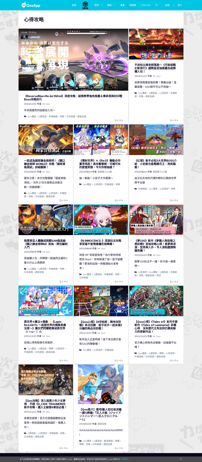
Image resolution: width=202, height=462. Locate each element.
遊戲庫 (133, 5)
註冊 (167, 5)
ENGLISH (145, 5)
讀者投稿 (81, 116)
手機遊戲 (53, 116)
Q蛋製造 (42, 116)
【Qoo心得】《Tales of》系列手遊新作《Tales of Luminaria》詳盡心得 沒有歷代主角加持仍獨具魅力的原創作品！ (156, 326)
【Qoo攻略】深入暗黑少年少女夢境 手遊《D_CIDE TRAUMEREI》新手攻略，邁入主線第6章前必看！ (45, 404)
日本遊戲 (70, 116)
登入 (180, 5)
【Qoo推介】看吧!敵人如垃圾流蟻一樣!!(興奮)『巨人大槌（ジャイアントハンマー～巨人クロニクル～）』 (100, 414)
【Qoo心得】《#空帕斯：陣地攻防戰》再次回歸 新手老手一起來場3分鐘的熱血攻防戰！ (100, 325)
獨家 (109, 5)
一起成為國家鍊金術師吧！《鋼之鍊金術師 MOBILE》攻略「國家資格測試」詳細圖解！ (44, 164)
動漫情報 (108, 440)
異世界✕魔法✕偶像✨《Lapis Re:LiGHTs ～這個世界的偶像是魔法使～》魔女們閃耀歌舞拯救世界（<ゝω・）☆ (45, 326)
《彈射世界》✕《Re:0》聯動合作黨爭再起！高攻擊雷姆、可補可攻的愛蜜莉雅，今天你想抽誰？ (100, 164)
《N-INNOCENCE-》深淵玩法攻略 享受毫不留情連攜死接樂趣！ (101, 242)
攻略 (62, 116)
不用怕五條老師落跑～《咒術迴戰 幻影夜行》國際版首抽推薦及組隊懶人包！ (155, 68)
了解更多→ (125, 459)
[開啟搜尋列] (156, 5)
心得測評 (163, 93)
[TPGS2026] (85, 5)
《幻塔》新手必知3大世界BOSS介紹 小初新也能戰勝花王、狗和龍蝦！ (156, 164)
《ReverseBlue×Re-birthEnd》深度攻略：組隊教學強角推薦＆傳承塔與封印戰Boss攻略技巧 (73, 97)
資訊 (96, 5)
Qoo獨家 (32, 116)
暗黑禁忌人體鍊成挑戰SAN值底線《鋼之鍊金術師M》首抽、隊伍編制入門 (45, 244)
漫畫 (122, 5)
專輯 (51, 348)
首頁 (74, 5)
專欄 (117, 440)
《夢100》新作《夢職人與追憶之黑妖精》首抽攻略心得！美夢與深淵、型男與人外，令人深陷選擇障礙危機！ (155, 245)
